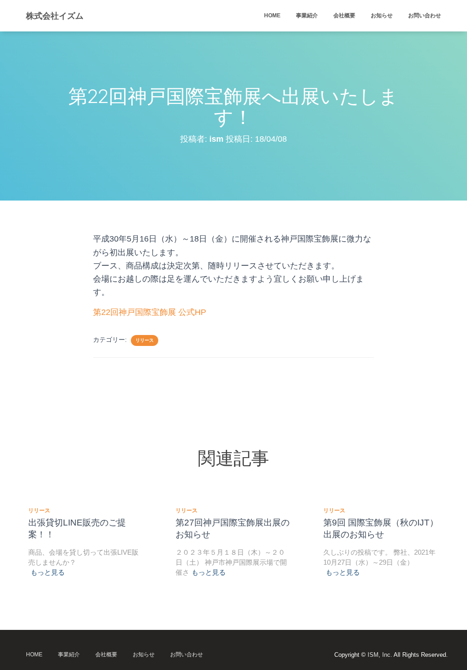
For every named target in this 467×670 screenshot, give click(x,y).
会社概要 (344, 15)
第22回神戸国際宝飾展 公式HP (149, 312)
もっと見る (48, 572)
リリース (144, 340)
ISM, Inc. (380, 654)
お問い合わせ (424, 15)
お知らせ (382, 15)
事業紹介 (307, 15)
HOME (272, 15)
